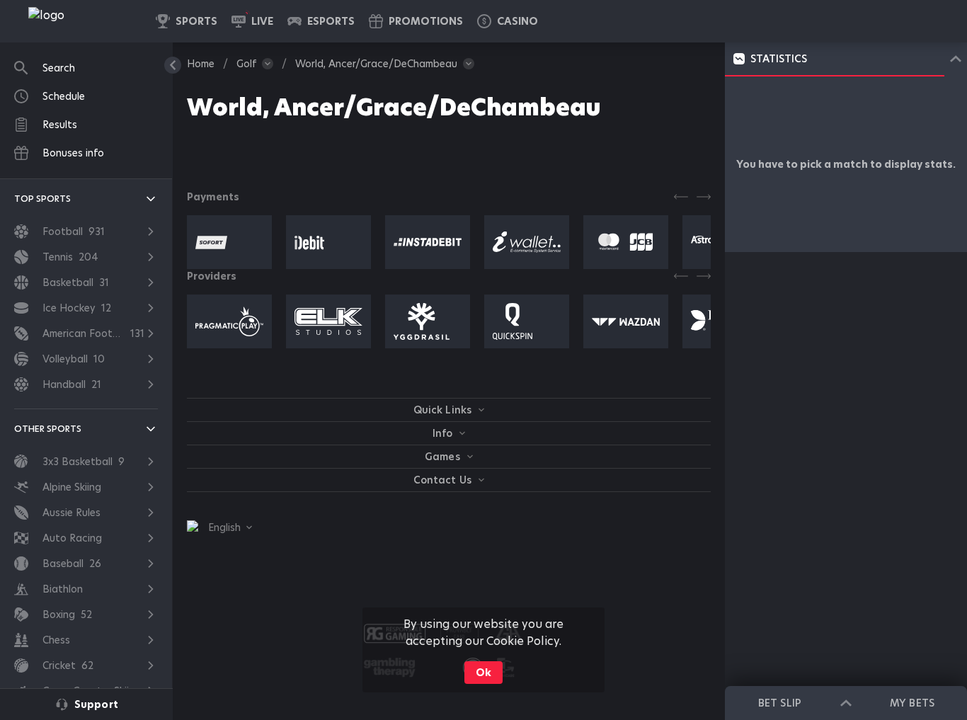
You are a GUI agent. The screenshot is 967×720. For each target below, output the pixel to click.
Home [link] (200, 64)
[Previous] (681, 197)
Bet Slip (779, 703)
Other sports (47, 429)
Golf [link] (246, 64)
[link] (77, 21)
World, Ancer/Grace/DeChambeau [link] (376, 64)
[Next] (704, 197)
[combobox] (219, 527)
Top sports (42, 199)
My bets (912, 703)
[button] (507, 21)
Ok (483, 672)
